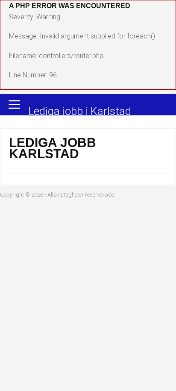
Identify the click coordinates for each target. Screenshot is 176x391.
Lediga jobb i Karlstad (79, 112)
